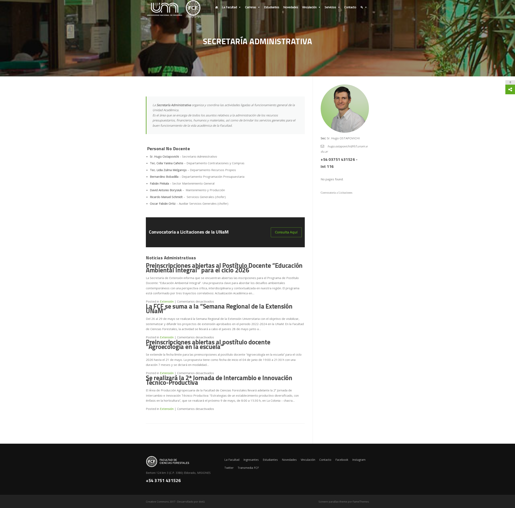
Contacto (350, 7)
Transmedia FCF (248, 468)
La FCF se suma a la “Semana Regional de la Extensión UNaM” (219, 308)
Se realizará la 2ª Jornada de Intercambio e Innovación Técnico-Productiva (219, 380)
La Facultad (229, 7)
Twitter (229, 468)
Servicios (330, 7)
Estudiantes (271, 7)
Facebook (341, 460)
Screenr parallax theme (332, 501)
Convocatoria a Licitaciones (336, 192)
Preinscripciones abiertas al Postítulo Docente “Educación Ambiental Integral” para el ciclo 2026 (224, 268)
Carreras (250, 7)
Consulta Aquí (286, 232)
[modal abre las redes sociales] (510, 89)
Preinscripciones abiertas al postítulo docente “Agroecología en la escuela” (208, 344)
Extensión (167, 409)
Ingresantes (251, 460)
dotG (202, 501)
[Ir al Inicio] (215, 7)
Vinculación (309, 7)
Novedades (290, 7)
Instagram (359, 460)
